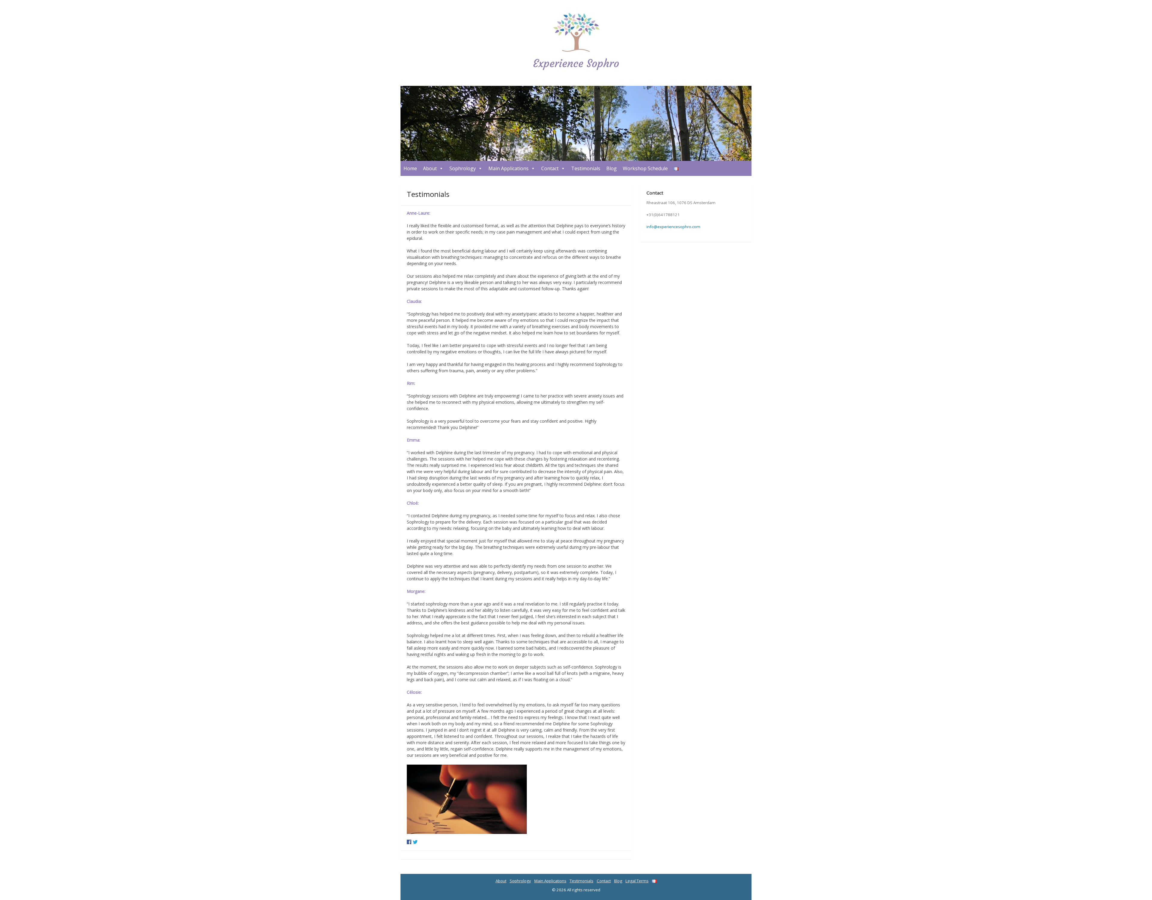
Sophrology (462, 168)
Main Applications (508, 168)
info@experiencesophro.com (673, 226)
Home (410, 168)
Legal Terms (637, 880)
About (430, 168)
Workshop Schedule (645, 168)
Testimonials (585, 168)
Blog (611, 168)
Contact (550, 168)
